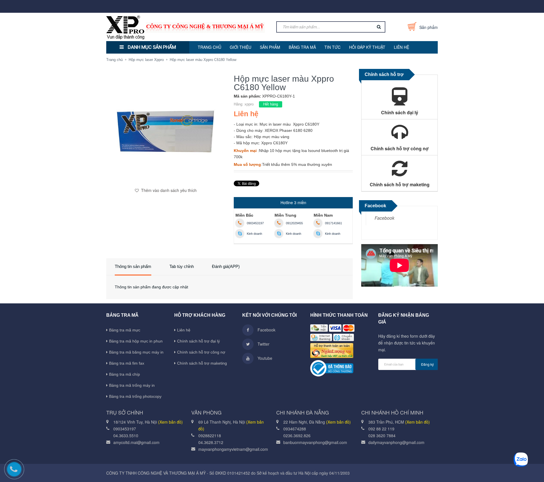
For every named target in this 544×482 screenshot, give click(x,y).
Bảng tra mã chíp (124, 374)
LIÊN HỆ (401, 47)
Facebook (384, 218)
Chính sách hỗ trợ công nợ (201, 352)
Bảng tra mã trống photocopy (135, 396)
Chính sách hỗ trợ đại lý (198, 341)
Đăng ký (427, 364)
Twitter (262, 344)
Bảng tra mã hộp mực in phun (136, 341)
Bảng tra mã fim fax (126, 363)
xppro (249, 104)
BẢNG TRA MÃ (302, 47)
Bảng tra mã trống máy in (132, 385)
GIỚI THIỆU (240, 47)
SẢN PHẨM (270, 47)
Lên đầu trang (450, 471)
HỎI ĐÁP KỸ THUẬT (367, 47)
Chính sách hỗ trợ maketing (202, 363)
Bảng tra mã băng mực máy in (136, 352)
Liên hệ (183, 330)
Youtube (264, 358)
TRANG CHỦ (209, 47)
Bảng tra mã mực (124, 330)
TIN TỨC (332, 47)
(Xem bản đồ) (170, 422)
